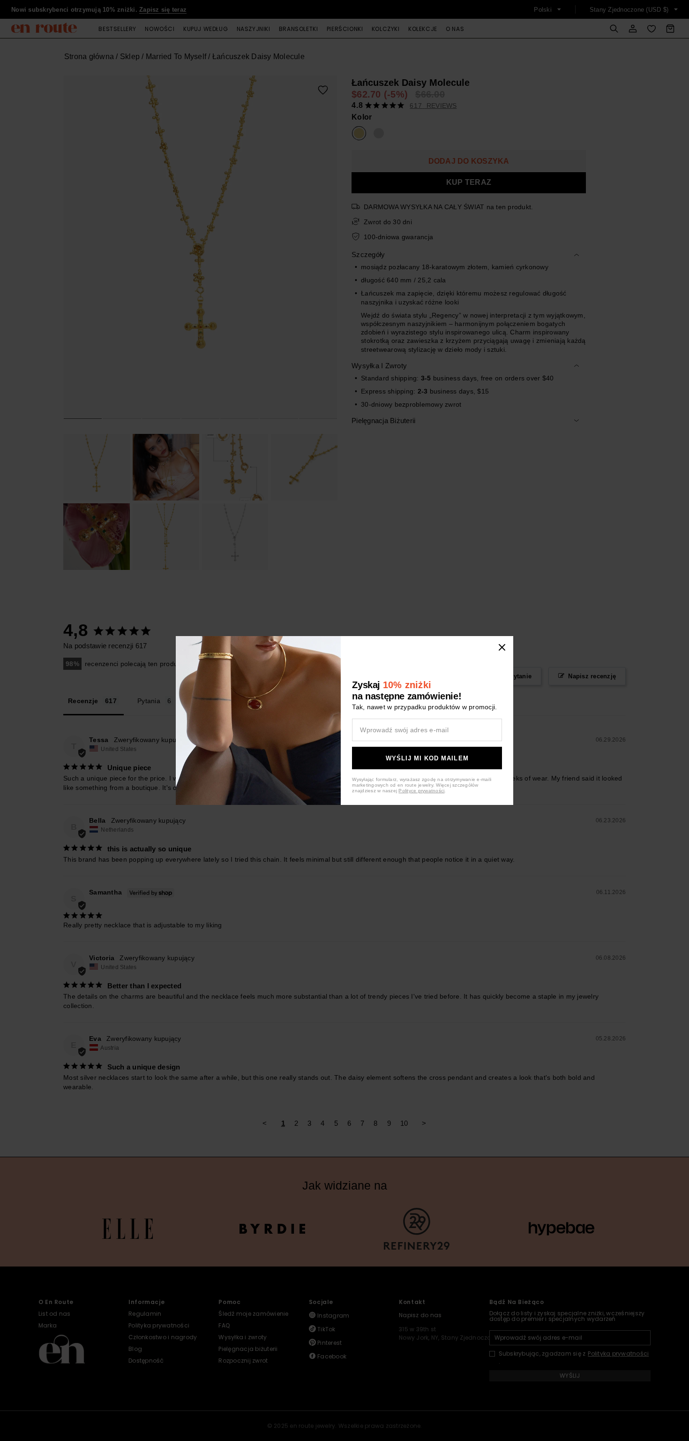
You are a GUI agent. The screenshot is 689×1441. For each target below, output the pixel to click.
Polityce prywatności (421, 790)
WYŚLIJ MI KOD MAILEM (427, 758)
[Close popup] (502, 647)
